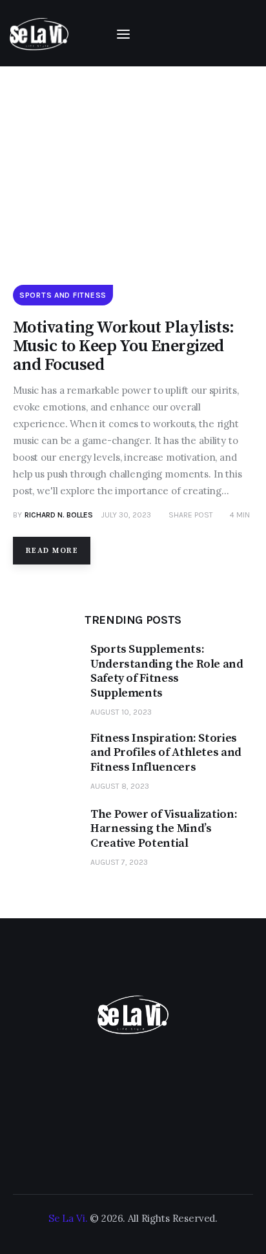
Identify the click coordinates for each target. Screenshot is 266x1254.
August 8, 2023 (119, 786)
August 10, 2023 (121, 712)
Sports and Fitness (63, 295)
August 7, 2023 (119, 862)
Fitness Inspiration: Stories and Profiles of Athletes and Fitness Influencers (165, 753)
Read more (52, 550)
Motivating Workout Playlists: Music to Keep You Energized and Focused (123, 346)
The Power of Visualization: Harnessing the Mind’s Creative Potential (163, 829)
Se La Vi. (68, 1218)
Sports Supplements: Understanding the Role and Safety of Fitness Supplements (166, 671)
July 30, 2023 (126, 514)
